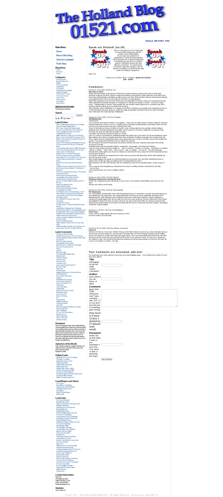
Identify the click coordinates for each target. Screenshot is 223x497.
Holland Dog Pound (62, 366)
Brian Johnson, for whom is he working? (68, 245)
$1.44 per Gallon (61, 267)
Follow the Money (61, 296)
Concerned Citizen (61, 287)
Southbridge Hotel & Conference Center (68, 422)
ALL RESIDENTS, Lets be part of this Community (67, 200)
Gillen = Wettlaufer (61, 310)
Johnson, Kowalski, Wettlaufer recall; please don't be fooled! (69, 218)
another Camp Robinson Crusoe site (67, 440)
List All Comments (61, 320)
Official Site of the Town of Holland (66, 357)
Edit (125, 79)
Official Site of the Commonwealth (66, 446)
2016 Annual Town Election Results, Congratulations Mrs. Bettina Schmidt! (67, 176)
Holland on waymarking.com (65, 377)
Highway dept (60, 256)
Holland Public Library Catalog (65, 368)
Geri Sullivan (59, 390)
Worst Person (60, 103)
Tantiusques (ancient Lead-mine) (66, 436)
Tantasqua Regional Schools (64, 447)
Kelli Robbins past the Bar (64, 279)
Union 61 (58, 250)
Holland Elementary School (64, 361)
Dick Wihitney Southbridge (64, 385)
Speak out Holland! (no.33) (64, 221)
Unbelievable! (60, 289)
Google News (60, 471)
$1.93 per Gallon (61, 252)
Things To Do (60, 98)
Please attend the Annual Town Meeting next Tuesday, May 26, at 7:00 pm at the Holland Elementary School (69, 195)
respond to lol (61, 314)
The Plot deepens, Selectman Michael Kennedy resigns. (70, 205)
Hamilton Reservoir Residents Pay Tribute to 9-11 (71, 166)
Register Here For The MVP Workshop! (68, 153)
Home (58, 70)
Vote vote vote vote (61, 309)
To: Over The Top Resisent (64, 312)
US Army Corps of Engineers (65, 460)
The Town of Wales (62, 442)
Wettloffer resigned (62, 301)
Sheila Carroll (60, 394)
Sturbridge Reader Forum (63, 389)
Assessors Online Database (64, 372)
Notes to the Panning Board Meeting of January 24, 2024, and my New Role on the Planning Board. (71, 144)
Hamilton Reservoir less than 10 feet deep (69, 236)
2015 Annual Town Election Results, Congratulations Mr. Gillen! (66, 189)
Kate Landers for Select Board (65, 152)
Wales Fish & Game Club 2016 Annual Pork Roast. (69, 163)
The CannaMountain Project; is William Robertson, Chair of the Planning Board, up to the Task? (71, 149)
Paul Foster (59, 269)
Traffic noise (60, 285)
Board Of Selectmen (62, 81)
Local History (60, 88)
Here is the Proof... (62, 318)
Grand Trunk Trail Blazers (64, 453)
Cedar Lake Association (63, 433)
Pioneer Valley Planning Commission (67, 458)
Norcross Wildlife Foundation (64, 466)
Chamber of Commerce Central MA (67, 462)
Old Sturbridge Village (62, 425)
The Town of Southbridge (63, 415)
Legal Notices (60, 87)
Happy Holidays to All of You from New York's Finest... (70, 223)
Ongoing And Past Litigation (64, 90)
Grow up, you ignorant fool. (64, 247)
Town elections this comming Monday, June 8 (70, 192)
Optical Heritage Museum (63, 420)
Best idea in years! (61, 292)
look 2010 (59, 305)
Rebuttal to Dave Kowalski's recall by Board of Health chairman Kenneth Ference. (70, 214)
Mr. (57, 298)
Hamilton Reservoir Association (65, 370)
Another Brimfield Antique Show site (66, 413)
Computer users (61, 263)
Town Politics (60, 101)
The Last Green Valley (62, 464)
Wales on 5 (59, 444)
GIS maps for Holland (62, 359)
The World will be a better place (65, 254)
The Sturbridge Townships (64, 427)
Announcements (61, 79)
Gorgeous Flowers (62, 258)
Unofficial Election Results (63, 133)
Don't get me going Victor (64, 276)
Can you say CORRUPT (64, 281)
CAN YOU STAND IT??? (63, 283)
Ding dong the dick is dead (64, 290)
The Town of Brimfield (62, 400)
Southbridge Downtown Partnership (66, 418)
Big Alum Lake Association (63, 431)
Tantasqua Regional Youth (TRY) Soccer (68, 449)
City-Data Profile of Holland (64, 375)
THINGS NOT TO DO (63, 94)
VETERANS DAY (61, 274)
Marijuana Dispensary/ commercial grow (68, 272)
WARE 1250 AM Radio (63, 392)
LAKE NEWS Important (63, 186)
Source (58, 249)
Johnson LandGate (62, 85)
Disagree (59, 278)
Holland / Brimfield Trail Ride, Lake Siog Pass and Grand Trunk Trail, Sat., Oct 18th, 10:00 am (70, 227)
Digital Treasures (61, 469)
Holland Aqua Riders (62, 363)
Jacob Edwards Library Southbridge (67, 416)
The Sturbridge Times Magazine (65, 429)
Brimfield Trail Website (62, 405)
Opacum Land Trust (62, 456)
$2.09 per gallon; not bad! (64, 241)
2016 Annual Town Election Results (66, 179)
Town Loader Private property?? (65, 265)
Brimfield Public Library (62, 402)
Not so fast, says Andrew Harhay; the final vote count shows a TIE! (71, 173)
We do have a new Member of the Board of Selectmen (70, 169)
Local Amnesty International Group (66, 451)
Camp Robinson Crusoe (63, 438)
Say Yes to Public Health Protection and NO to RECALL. (70, 182)
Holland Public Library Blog (64, 365)
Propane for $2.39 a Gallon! (64, 234)
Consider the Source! (62, 203)
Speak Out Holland (61, 92)
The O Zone (60, 383)
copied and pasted (62, 303)
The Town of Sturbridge (63, 424)
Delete (130, 79)
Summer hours (61, 259)
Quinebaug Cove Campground (65, 407)
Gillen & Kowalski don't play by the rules (68, 307)
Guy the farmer (61, 294)
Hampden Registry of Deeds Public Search (69, 374)
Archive (58, 73)
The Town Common (62, 96)
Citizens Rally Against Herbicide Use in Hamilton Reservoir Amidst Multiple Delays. (70, 125)
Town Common (61, 99)
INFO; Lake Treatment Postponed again (68, 128)
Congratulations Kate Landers (65, 243)
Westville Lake (60, 435)
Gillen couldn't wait (61, 316)
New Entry (59, 72)
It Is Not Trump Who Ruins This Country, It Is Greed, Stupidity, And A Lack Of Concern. (69, 131)
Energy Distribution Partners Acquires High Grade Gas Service (70, 238)
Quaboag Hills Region (62, 455)
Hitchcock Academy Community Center (68, 404)
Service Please (60, 300)
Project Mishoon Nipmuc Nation (65, 467)
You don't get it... (61, 261)
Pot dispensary (60, 270)
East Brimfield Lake (61, 409)
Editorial (58, 83)
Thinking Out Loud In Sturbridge (65, 387)
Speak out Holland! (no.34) (64, 184)
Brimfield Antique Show (62, 411)
